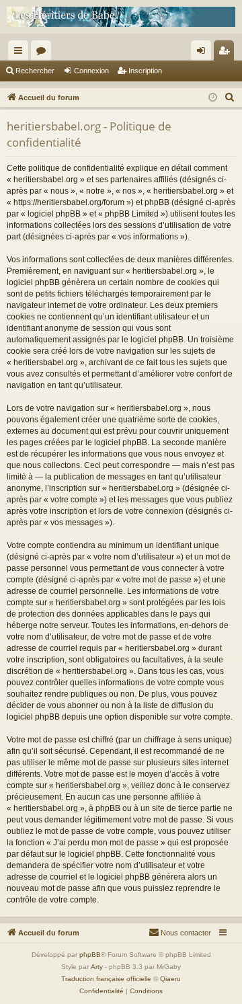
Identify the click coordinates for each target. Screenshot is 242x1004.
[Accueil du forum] (121, 17)
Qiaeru (170, 978)
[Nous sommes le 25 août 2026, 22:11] (212, 98)
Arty (97, 966)
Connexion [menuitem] (203, 53)
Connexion (91, 71)
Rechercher (34, 71)
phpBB (90, 954)
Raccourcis (20, 53)
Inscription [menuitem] (226, 53)
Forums (43, 53)
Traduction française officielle (106, 978)
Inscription (145, 71)
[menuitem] (230, 97)
